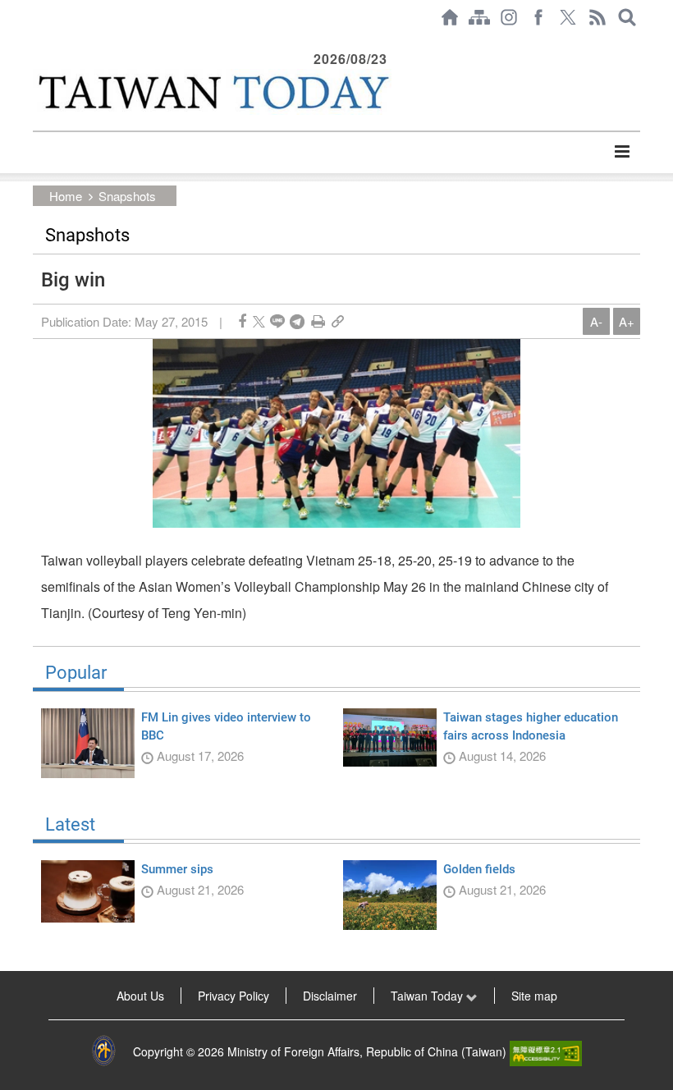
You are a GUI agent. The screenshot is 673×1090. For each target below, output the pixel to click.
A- (596, 321)
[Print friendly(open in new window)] (318, 321)
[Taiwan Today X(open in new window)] (568, 17)
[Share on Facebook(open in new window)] (242, 321)
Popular (76, 673)
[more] (621, 151)
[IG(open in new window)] (509, 17)
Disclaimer (330, 995)
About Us (140, 995)
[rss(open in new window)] (597, 17)
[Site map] (479, 17)
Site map (534, 995)
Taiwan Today (428, 995)
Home (65, 195)
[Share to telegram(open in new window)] (297, 321)
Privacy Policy (233, 995)
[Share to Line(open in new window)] (277, 321)
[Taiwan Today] (212, 92)
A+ (626, 321)
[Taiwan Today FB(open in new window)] (538, 17)
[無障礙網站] (546, 1051)
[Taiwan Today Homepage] (450, 17)
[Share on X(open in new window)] (259, 321)
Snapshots (127, 195)
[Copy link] (337, 321)
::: (38, 42)
